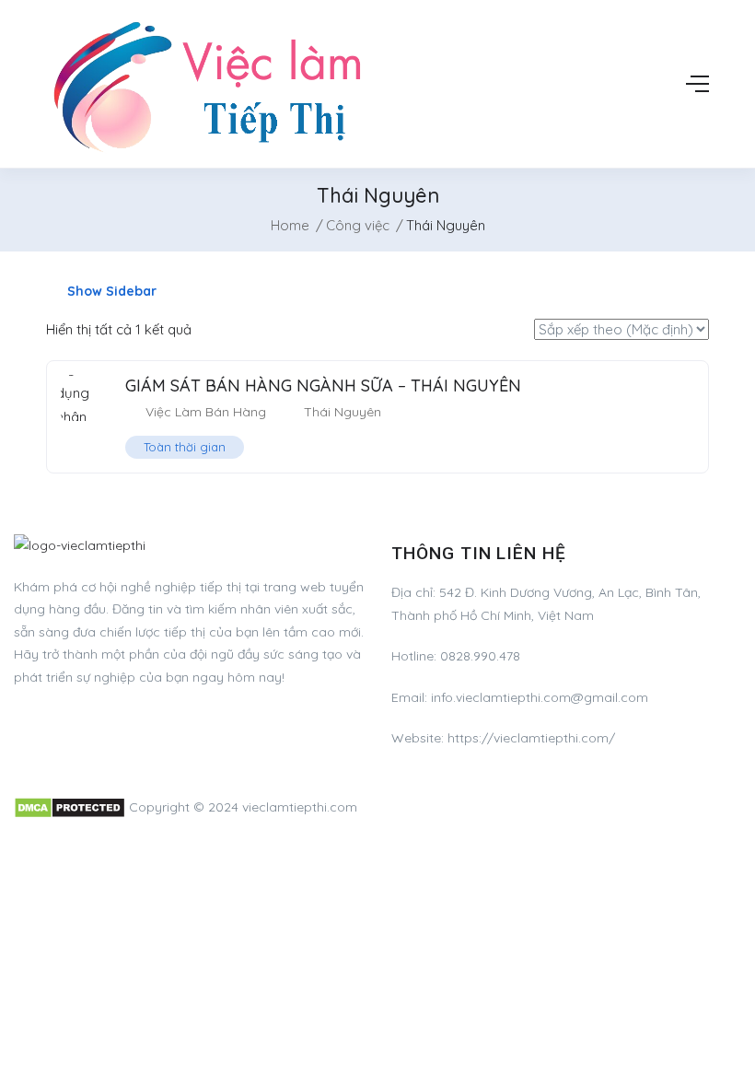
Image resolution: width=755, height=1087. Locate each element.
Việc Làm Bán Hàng (205, 411)
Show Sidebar (110, 291)
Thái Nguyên (342, 411)
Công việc (357, 225)
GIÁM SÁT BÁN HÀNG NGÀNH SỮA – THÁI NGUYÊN (323, 385)
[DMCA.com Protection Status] (69, 807)
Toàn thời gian (185, 446)
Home (290, 225)
